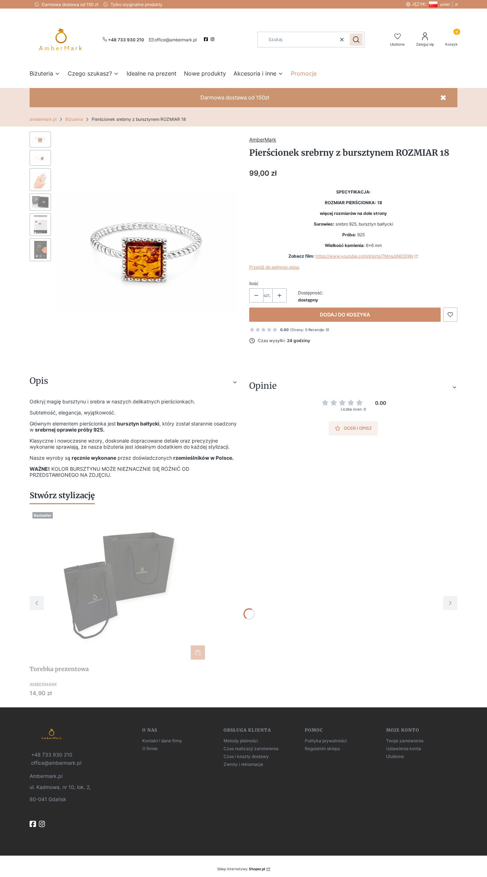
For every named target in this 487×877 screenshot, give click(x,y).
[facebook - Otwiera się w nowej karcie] (206, 39)
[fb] (33, 823)
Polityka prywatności (326, 740)
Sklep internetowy (241, 869)
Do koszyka (198, 652)
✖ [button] (443, 97)
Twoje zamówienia (405, 740)
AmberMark (262, 139)
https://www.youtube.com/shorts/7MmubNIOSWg (364, 256)
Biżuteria (74, 119)
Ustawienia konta (403, 748)
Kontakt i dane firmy (162, 740)
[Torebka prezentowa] (119, 585)
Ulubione (395, 756)
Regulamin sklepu (322, 748)
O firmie (150, 748)
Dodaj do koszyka (345, 314)
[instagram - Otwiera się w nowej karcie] (213, 39)
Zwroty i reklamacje (243, 764)
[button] (356, 39)
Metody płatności (241, 740)
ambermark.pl (43, 119)
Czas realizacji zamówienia (251, 748)
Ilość (253, 283)
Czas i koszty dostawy (246, 756)
